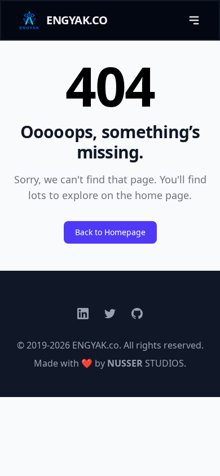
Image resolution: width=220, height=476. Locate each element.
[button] (194, 20)
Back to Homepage (110, 232)
